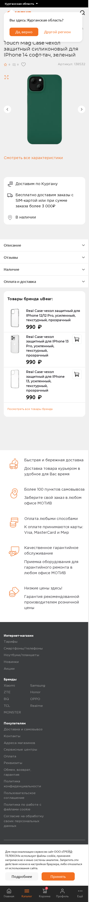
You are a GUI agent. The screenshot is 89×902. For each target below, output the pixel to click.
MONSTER (12, 712)
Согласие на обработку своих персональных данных (24, 821)
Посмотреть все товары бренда (30, 409)
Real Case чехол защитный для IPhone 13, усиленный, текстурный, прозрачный (45, 381)
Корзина (44, 892)
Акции (9, 668)
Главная (9, 896)
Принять (58, 876)
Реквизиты (13, 763)
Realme (36, 706)
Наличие (11, 269)
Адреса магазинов (19, 743)
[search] (82, 12)
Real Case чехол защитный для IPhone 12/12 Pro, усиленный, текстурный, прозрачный (53, 315)
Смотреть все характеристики (33, 158)
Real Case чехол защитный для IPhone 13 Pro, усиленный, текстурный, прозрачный (47, 346)
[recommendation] (77, 339)
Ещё (80, 896)
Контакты (12, 736)
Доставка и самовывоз (23, 729)
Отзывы (11, 257)
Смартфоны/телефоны (23, 648)
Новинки (11, 662)
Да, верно (23, 32)
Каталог (27, 896)
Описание (12, 245)
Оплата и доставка (20, 281)
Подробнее (22, 876)
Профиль (62, 896)
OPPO (35, 699)
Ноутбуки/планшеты (21, 655)
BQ (6, 699)
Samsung (37, 685)
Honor (35, 692)
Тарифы (10, 641)
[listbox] (21, 3)
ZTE (7, 692)
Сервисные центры (20, 749)
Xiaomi (9, 685)
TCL (7, 706)
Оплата (10, 756)
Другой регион (57, 32)
